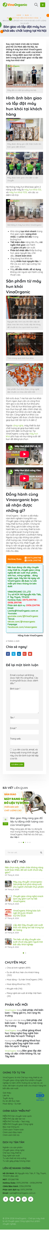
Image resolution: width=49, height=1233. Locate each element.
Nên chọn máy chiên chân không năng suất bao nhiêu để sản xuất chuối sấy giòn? (24, 870)
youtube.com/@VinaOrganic (23, 616)
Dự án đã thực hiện (11, 1101)
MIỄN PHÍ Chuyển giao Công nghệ (18, 1124)
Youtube (18, 1199)
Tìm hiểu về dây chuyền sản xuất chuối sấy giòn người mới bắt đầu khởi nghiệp (28, 942)
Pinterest (11, 1199)
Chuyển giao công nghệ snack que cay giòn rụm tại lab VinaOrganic (28, 899)
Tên (12, 717)
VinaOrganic (10, 1010)
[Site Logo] (15, 5)
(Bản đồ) (14, 1176)
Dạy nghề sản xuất (11, 1155)
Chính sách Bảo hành (12, 1132)
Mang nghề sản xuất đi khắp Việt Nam (24, 993)
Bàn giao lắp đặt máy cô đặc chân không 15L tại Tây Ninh (23, 1053)
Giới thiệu (7, 1093)
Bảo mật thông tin (11, 1127)
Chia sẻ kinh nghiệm (16, 968)
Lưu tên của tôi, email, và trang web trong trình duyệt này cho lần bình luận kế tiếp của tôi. (24, 754)
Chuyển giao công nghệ (13, 1150)
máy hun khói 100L (18, 192)
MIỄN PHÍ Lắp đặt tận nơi (14, 1119)
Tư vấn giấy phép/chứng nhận (16, 1161)
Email (30, 654)
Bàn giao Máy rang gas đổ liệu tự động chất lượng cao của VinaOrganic (26, 821)
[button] (36, 5)
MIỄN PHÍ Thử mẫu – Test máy (16, 1121)
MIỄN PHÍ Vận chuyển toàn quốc (17, 1116)
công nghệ (18, 425)
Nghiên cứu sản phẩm (12, 1147)
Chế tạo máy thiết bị (12, 1153)
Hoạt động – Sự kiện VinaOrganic (22, 979)
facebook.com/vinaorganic (22, 627)
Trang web (15, 738)
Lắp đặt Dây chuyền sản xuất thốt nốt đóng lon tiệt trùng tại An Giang (28, 927)
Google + (25, 654)
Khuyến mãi (12, 988)
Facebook (8, 654)
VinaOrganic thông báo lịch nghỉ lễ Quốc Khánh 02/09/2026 (27, 913)
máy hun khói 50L (33, 189)
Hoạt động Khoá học (16, 984)
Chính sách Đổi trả (11, 1135)
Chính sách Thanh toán (13, 1129)
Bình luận (15, 688)
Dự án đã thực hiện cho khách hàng (23, 972)
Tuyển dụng (8, 1098)
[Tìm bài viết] (41, 853)
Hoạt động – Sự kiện (12, 1103)
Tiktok (30, 1199)
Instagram (24, 1199)
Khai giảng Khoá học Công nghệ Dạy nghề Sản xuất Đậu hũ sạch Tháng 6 (23, 1033)
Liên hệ (6, 1095)
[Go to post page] (24, 802)
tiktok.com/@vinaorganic (21, 621)
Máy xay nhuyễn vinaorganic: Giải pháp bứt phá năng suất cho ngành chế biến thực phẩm (28, 884)
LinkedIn (19, 654)
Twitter (14, 654)
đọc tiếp (14, 837)
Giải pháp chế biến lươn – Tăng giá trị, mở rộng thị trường (24, 1013)
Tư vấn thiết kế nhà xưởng (14, 1158)
